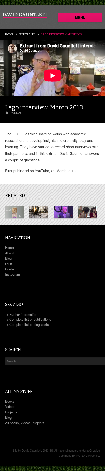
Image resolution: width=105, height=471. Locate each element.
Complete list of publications (30, 319)
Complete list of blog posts (29, 324)
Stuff (8, 263)
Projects (11, 412)
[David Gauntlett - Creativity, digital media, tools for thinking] (25, 15)
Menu (80, 17)
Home (9, 34)
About (9, 252)
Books (10, 401)
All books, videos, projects (24, 422)
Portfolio (27, 34)
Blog (8, 258)
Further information (23, 314)
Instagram (12, 274)
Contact (11, 269)
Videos (10, 406)
